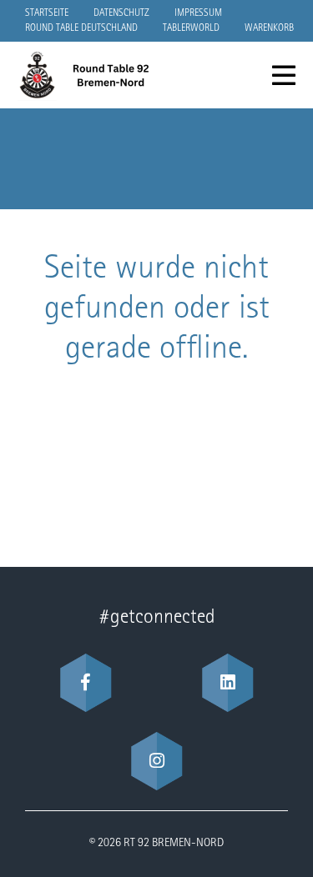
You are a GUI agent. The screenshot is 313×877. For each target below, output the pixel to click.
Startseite (46, 13)
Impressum (198, 13)
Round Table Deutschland (81, 28)
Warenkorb (269, 28)
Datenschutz (121, 13)
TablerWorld (191, 28)
